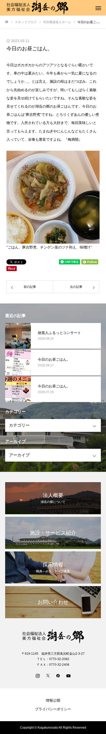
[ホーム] (6, 22)
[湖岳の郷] (53, 636)
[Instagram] (37, 675)
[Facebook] (58, 675)
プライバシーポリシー (53, 709)
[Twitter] (47, 675)
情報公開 (53, 700)
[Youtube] (68, 675)
